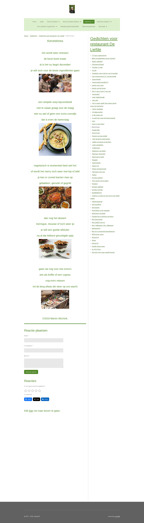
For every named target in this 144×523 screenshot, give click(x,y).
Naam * (26, 336)
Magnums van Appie (99, 151)
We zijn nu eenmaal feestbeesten (103, 231)
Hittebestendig (97, 112)
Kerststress (70, 36)
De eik (94, 70)
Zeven (94, 240)
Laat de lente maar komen (101, 139)
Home (26, 36)
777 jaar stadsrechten (99, 55)
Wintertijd (95, 237)
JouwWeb (117, 516)
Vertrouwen (96, 207)
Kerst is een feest (98, 124)
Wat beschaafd (97, 219)
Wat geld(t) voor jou (98, 222)
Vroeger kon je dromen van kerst (103, 216)
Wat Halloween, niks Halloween (102, 225)
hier (31, 410)
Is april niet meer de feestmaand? (103, 118)
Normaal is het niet (98, 172)
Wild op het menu (98, 234)
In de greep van (97, 115)
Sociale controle (97, 190)
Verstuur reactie (31, 372)
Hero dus (95, 100)
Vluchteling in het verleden (101, 210)
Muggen (95, 160)
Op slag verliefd (97, 178)
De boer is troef (97, 67)
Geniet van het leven (99, 88)
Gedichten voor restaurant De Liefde (51, 36)
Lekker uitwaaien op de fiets (101, 142)
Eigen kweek (96, 79)
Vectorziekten (96, 204)
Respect (95, 184)
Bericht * (27, 356)
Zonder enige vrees (98, 246)
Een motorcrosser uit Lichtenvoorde (104, 76)
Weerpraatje (96, 228)
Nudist (94, 175)
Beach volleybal (97, 61)
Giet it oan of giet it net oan (101, 91)
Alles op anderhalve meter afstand (103, 58)
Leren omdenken (97, 145)
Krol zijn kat (96, 133)
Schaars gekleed (97, 187)
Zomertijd (95, 243)
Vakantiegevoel (97, 201)
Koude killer (96, 130)
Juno (93, 121)
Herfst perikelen (97, 109)
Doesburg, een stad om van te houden (105, 73)
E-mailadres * (28, 346)
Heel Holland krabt (98, 97)
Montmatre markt (98, 157)
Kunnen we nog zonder (99, 136)
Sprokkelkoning (97, 193)
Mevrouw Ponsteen (98, 154)
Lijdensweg (96, 148)
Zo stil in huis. (96, 249)
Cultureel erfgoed (98, 64)
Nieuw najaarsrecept (99, 169)
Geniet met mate (98, 85)
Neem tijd (95, 166)
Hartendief (96, 94)
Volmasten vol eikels (98, 213)
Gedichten (33, 36)
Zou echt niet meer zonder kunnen (103, 252)
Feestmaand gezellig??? (100, 82)
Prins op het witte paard (100, 181)
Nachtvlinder (96, 163)
